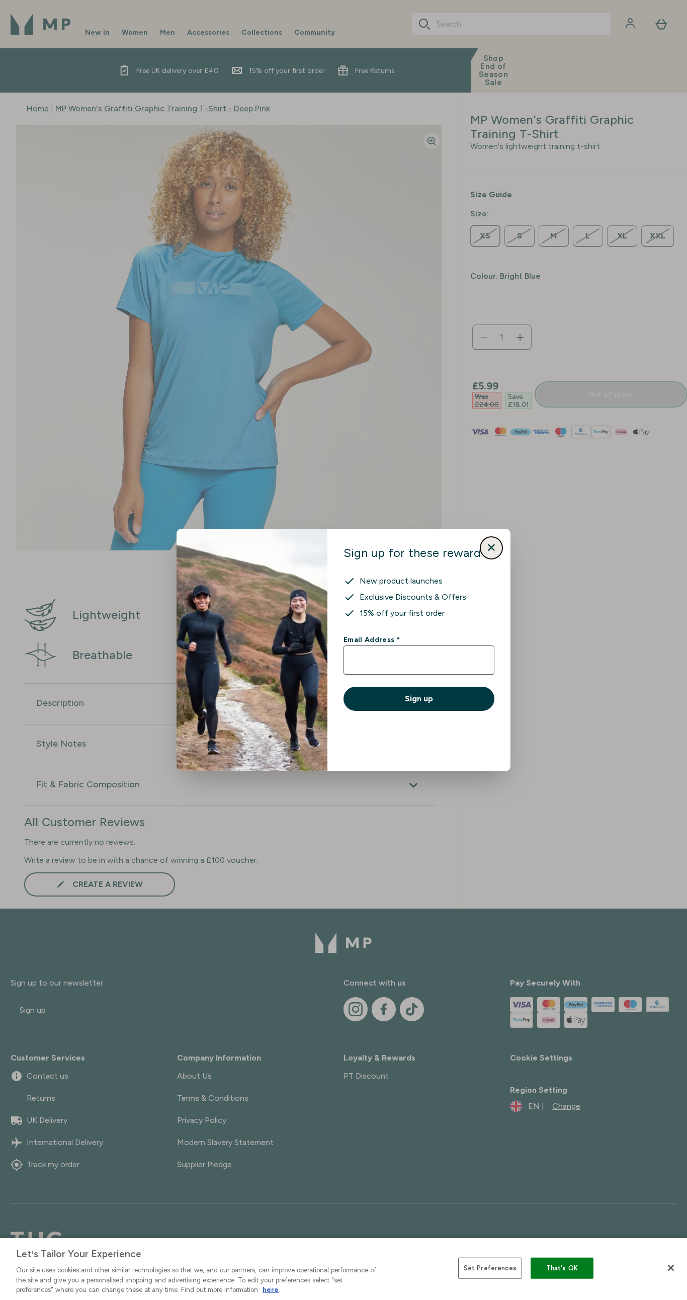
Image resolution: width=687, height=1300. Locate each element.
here (271, 1289)
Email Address (371, 639)
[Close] (671, 1268)
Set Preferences (490, 1268)
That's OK (562, 1268)
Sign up (419, 698)
